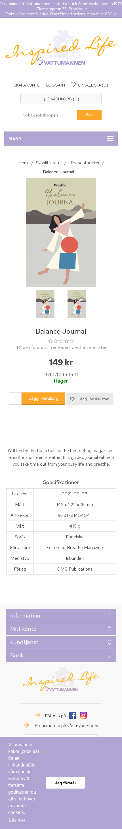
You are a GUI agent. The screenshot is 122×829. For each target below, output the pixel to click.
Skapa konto (27, 85)
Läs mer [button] (17, 820)
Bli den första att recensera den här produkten (62, 347)
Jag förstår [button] (65, 783)
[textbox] (49, 115)
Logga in (55, 85)
